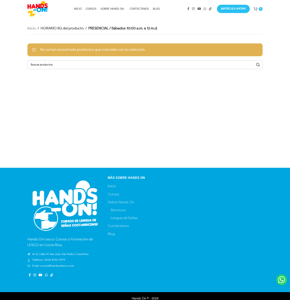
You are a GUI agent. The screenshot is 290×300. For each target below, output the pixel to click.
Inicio (31, 28)
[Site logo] (37, 8)
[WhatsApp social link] (205, 9)
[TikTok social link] (210, 9)
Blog (111, 234)
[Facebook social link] (188, 9)
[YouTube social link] (199, 9)
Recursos (118, 210)
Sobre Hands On (121, 202)
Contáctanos (118, 226)
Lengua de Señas (124, 218)
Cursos (113, 194)
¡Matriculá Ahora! (233, 9)
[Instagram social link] (193, 9)
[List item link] (64, 266)
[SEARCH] (258, 64)
